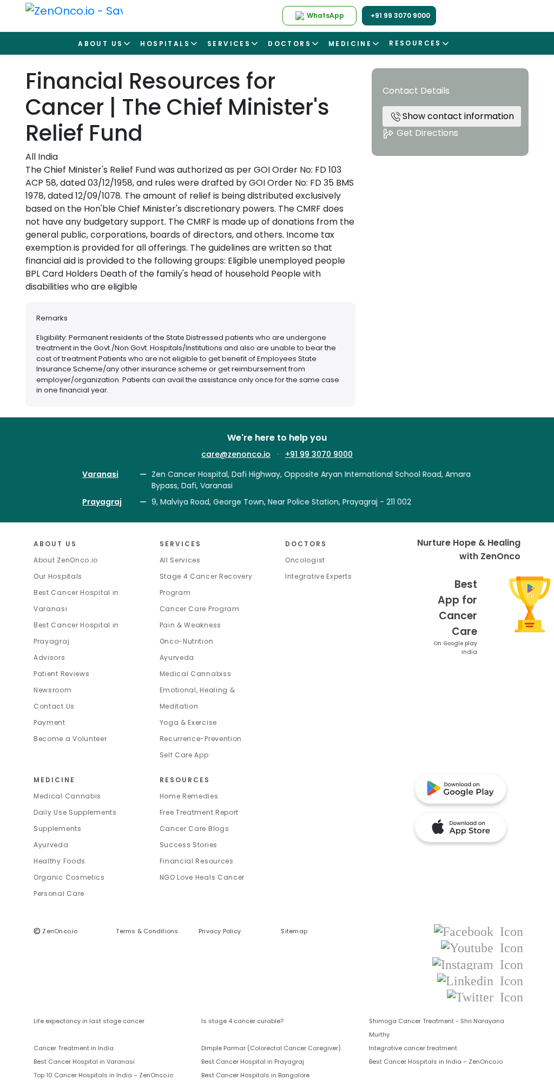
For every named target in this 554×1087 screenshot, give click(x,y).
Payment (49, 722)
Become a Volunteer (70, 738)
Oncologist (305, 560)
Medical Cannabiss (196, 673)
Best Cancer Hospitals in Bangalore (255, 1075)
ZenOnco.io (56, 931)
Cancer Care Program (200, 608)
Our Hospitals (58, 576)
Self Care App (184, 754)
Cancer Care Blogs (194, 828)
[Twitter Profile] (485, 996)
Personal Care (59, 893)
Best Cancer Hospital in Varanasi (84, 1061)
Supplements (58, 828)
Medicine (54, 779)
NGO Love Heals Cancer (202, 877)
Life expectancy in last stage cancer (89, 1021)
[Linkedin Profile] (480, 980)
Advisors (49, 657)
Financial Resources (197, 861)
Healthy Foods (59, 861)
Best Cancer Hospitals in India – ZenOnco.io (436, 1061)
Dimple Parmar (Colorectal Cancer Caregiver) (271, 1048)
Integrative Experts (318, 576)
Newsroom (53, 690)
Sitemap (294, 931)
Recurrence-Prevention (201, 738)
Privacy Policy (220, 931)
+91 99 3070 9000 (319, 454)
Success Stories (189, 844)
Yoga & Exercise (188, 722)
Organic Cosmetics (69, 877)
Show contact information (457, 116)
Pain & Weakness (191, 625)
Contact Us (54, 706)
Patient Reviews (62, 673)
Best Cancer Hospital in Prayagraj (252, 1061)
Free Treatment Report (199, 812)
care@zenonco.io (236, 454)
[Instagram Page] (477, 964)
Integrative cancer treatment (413, 1048)
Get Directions (426, 133)
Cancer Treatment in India (74, 1048)
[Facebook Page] (478, 931)
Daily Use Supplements (75, 812)
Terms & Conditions (147, 931)
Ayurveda (177, 657)
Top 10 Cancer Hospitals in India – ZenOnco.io (103, 1075)
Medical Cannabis (67, 796)
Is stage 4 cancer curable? (242, 1021)
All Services (180, 560)
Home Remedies (189, 796)
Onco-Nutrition (187, 641)
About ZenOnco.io (66, 560)
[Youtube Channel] (482, 947)
